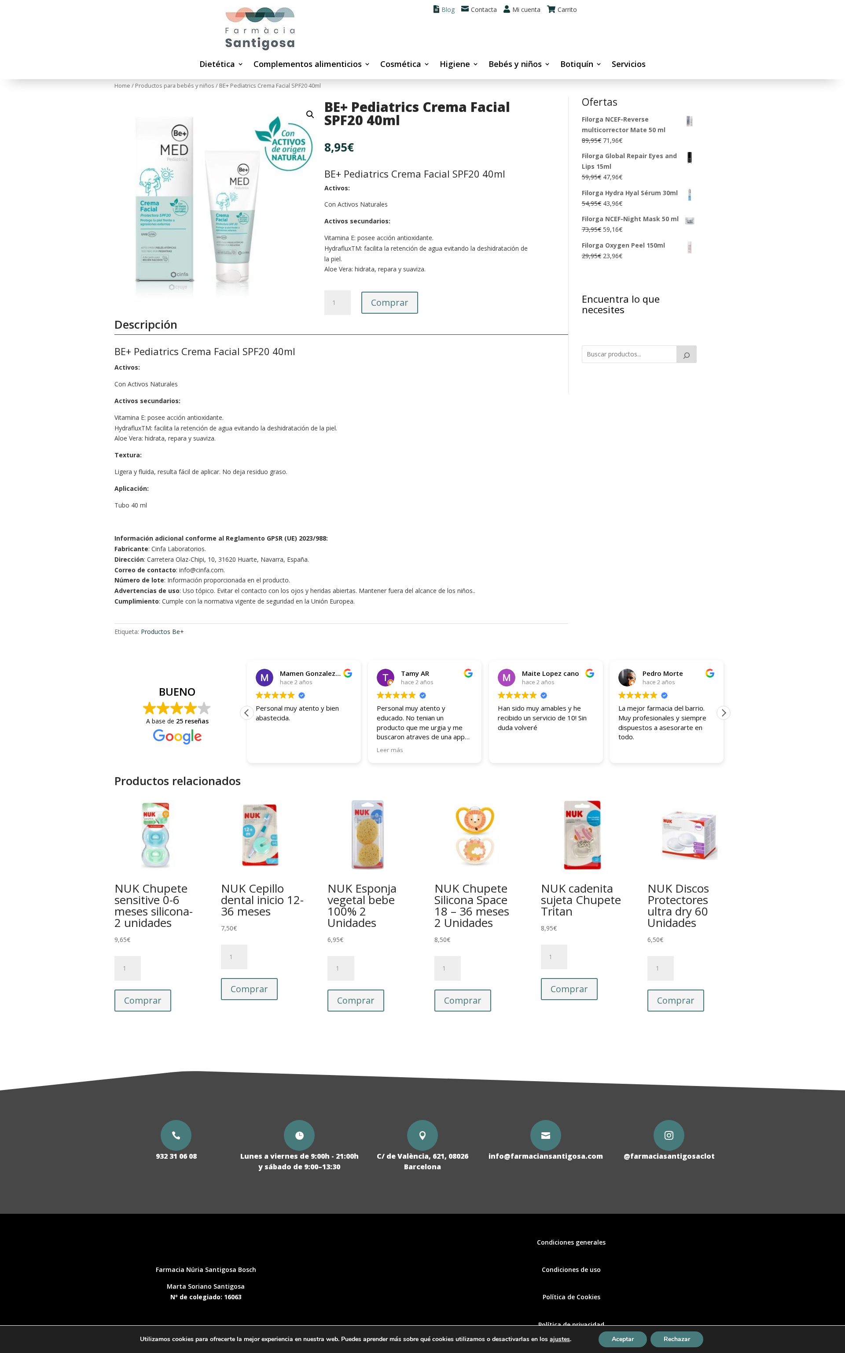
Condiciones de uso (571, 1269)
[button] (310, 114)
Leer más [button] (390, 750)
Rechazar (677, 1339)
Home (122, 85)
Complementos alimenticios (308, 65)
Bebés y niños (515, 65)
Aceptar (623, 1339)
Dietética (217, 65)
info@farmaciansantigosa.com (546, 1156)
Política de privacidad (571, 1324)
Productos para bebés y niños (174, 85)
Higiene (455, 65)
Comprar (389, 302)
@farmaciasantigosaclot (669, 1156)
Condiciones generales (571, 1242)
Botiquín (576, 65)
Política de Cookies (571, 1297)
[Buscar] (686, 354)
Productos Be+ (162, 631)
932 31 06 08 (176, 1156)
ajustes (560, 1339)
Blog (448, 9)
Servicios (629, 65)
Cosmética (400, 65)
